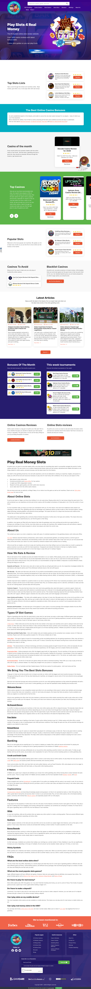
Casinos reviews (15, 439)
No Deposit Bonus (15, 705)
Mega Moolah (47, 876)
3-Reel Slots (10, 624)
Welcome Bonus (14, 687)
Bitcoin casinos (31, 795)
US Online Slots (37, 945)
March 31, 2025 (49, 324)
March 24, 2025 (75, 324)
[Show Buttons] (1, 248)
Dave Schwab (13, 324)
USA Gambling (28, 7)
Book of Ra (27, 876)
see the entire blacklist (54, 281)
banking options (63, 746)
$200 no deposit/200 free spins (58, 121)
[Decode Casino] (45, 450)
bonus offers (27, 481)
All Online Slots (37, 947)
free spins (44, 121)
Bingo (34, 952)
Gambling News (55, 942)
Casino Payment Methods (55, 945)
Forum (32, 9)
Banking (71, 7)
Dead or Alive (34, 876)
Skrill (75, 774)
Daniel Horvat (39, 324)
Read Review (67, 164)
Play (50, 204)
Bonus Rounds (13, 828)
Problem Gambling (73, 947)
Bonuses (64, 7)
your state (62, 908)
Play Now (78, 77)
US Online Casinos (38, 938)
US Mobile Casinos (38, 940)
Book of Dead (58, 876)
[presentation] (12, 216)
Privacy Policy (72, 942)
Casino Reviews (55, 938)
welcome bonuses (25, 121)
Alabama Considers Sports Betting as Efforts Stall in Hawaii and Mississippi (18, 328)
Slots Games (47, 7)
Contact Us (71, 940)
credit (8, 760)
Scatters (11, 820)
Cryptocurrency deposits (14, 792)
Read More (10, 344)
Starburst (41, 876)
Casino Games (38, 7)
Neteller (65, 774)
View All (45, 352)
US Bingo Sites (37, 942)
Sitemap (71, 945)
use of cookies (51, 987)
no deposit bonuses (36, 121)
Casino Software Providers (55, 949)
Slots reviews (55, 438)
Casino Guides (54, 940)
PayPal (69, 774)
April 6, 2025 (22, 324)
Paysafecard (27, 781)
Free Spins (11, 717)
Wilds (9, 811)
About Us (78, 7)
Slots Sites (56, 7)
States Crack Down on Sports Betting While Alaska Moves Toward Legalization (45, 328)
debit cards (16, 760)
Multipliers (12, 839)
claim (36, 374)
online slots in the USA (27, 908)
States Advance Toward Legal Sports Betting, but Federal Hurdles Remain (71, 328)
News (27, 9)
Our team (9, 537)
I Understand (58, 987)
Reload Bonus (13, 728)
